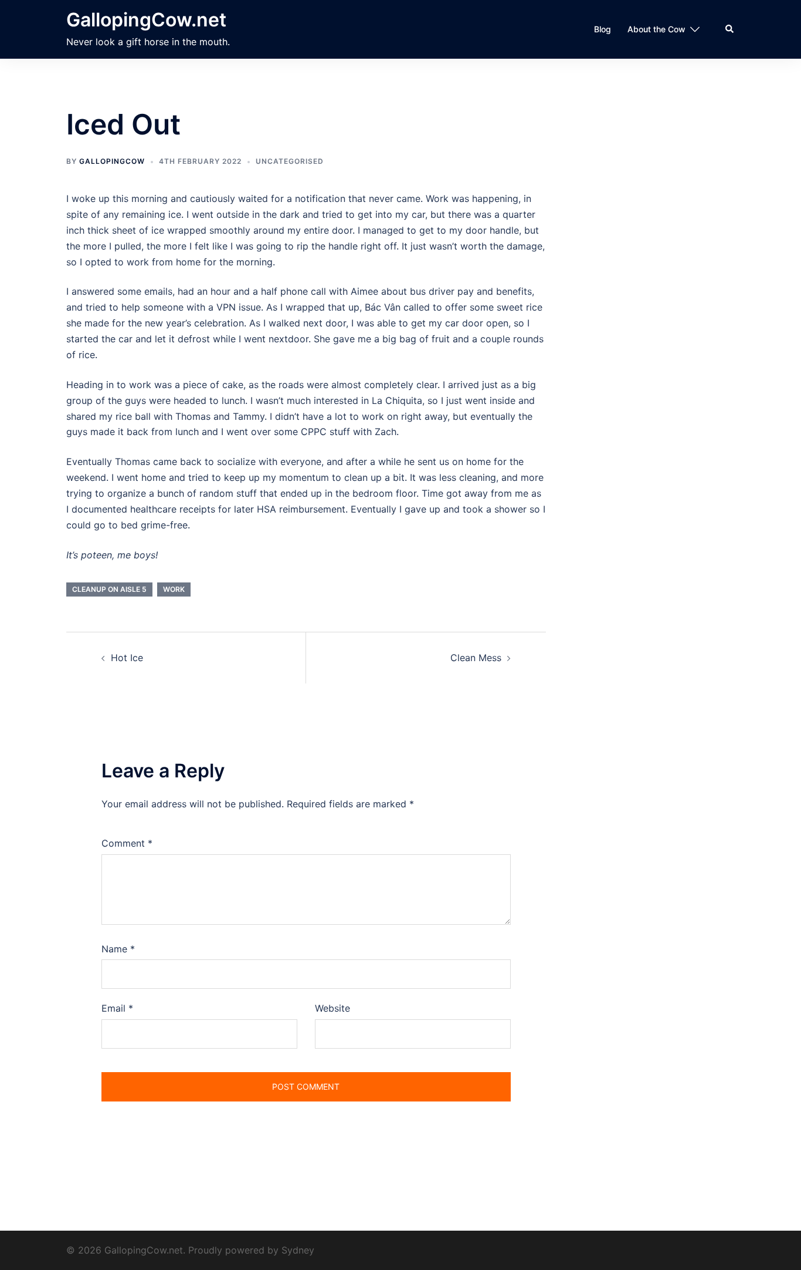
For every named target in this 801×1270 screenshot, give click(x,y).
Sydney (297, 1250)
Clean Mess (475, 657)
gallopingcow (112, 161)
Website (332, 1008)
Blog (602, 29)
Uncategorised (290, 161)
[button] (730, 29)
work (174, 589)
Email (117, 1008)
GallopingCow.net (146, 19)
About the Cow (656, 29)
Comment (126, 843)
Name (118, 949)
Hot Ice (127, 657)
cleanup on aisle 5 (109, 589)
